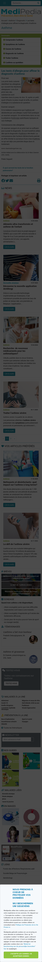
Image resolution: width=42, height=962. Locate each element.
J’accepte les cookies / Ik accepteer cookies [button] (21, 955)
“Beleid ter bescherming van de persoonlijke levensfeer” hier (20, 946)
